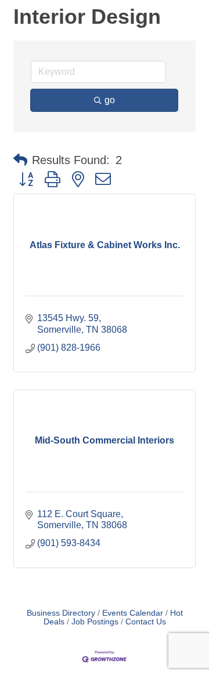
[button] (20, 160)
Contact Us (145, 621)
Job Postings (94, 621)
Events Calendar (132, 613)
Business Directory (61, 613)
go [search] (110, 100)
